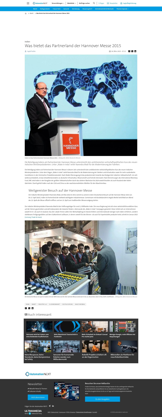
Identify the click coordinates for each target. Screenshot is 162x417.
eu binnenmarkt (54, 304)
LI (53, 406)
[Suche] (94, 3)
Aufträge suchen (84, 3)
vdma (27, 304)
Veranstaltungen (57, 3)
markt (34, 304)
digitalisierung (67, 304)
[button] (28, 350)
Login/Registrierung (129, 3)
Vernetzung (76, 9)
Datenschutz (54, 412)
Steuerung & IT (87, 9)
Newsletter (113, 3)
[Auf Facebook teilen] (129, 51)
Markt (35, 9)
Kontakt (95, 412)
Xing (50, 406)
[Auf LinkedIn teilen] (135, 51)
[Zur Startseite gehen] (40, 3)
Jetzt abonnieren (38, 397)
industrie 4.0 (42, 304)
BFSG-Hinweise (70, 412)
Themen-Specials (122, 9)
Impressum (62, 412)
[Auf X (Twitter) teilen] (132, 51)
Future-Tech (56, 9)
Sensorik (66, 9)
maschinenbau (80, 304)
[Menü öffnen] (28, 3)
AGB (49, 412)
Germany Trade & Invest (33, 217)
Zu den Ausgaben (102, 399)
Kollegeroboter (45, 9)
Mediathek (70, 3)
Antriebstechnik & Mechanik (104, 9)
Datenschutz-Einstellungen (84, 412)
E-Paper (101, 3)
